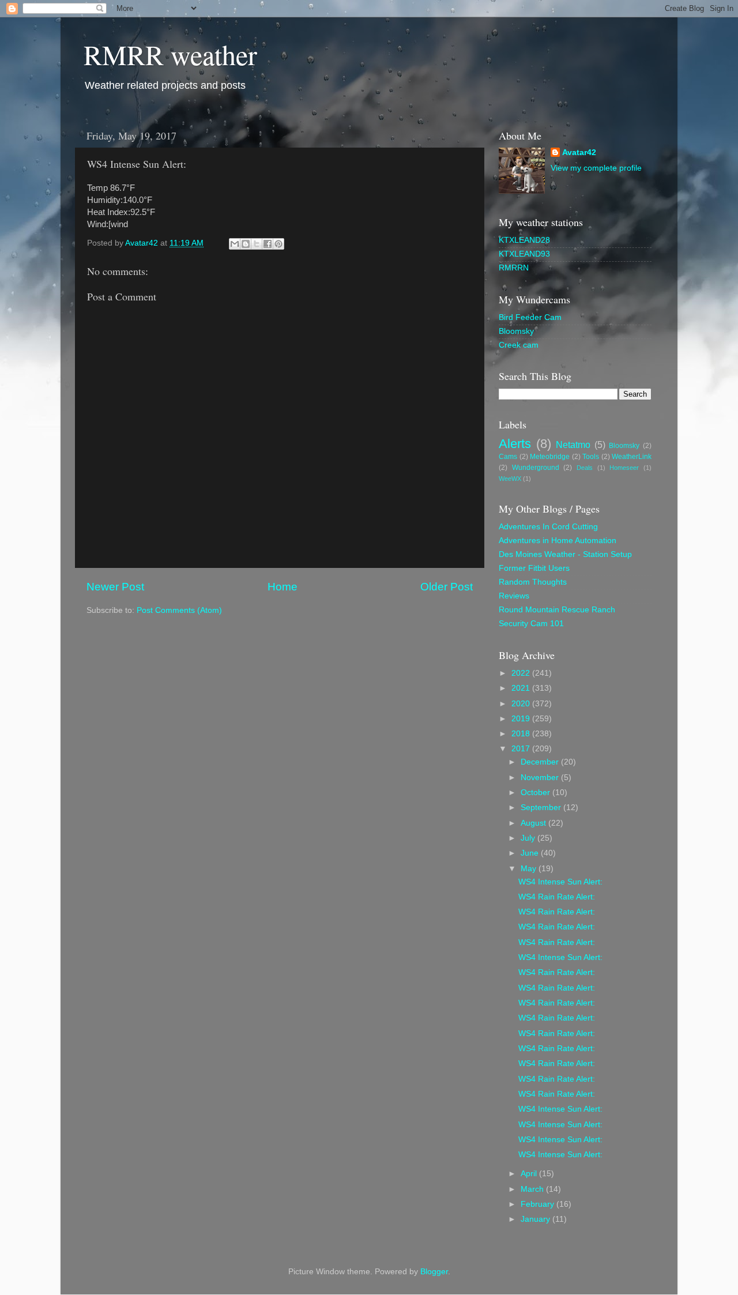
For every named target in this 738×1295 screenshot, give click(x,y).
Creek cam (519, 345)
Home (283, 587)
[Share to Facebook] (267, 244)
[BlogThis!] (245, 244)
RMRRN (514, 267)
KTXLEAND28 (524, 240)
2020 (521, 703)
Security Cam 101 (531, 623)
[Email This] (234, 244)
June (531, 853)
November (541, 777)
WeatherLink (632, 457)
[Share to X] (256, 244)
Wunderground (535, 468)
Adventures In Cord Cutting (548, 526)
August (534, 823)
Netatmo (573, 444)
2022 (521, 673)
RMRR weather (170, 54)
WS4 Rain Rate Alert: (556, 897)
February (538, 1204)
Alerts (515, 443)
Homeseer (624, 467)
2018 (521, 733)
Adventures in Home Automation (557, 540)
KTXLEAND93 (524, 254)
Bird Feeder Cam (530, 317)
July (529, 838)
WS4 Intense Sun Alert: (560, 882)
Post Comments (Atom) (179, 610)
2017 (521, 748)
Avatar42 (579, 152)
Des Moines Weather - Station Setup (565, 554)
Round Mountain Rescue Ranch (557, 609)
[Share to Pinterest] (278, 244)
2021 (521, 688)
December (541, 762)
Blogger (434, 1271)
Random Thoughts (533, 582)
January (536, 1219)
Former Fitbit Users (534, 568)
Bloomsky (516, 331)
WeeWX (510, 478)
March (533, 1189)
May (530, 868)
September (542, 807)
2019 (521, 718)
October (536, 792)
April (530, 1173)
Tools (590, 457)
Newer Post (115, 587)
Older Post (446, 587)
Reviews (514, 596)
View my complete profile (596, 168)
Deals (585, 467)
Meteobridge (550, 457)
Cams (508, 457)
